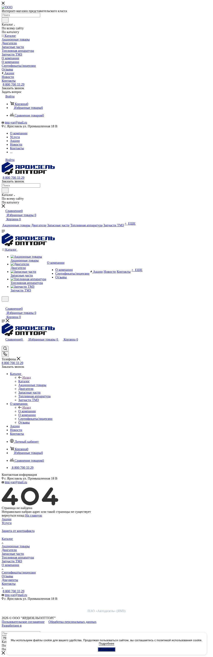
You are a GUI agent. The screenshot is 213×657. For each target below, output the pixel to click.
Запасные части (13, 553)
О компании (27, 411)
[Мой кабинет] (3, 304)
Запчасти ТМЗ (12, 561)
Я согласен (106, 649)
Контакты (9, 583)
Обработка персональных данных (72, 622)
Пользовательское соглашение (23, 622)
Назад (26, 377)
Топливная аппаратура (18, 557)
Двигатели (9, 550)
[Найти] (5, 20)
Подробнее (106, 643)
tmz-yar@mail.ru (16, 122)
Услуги (7, 523)
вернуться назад (13, 515)
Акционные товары (16, 546)
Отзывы (7, 576)
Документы (10, 580)
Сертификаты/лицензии (19, 572)
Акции (6, 519)
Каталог (24, 381)
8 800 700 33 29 (13, 84)
